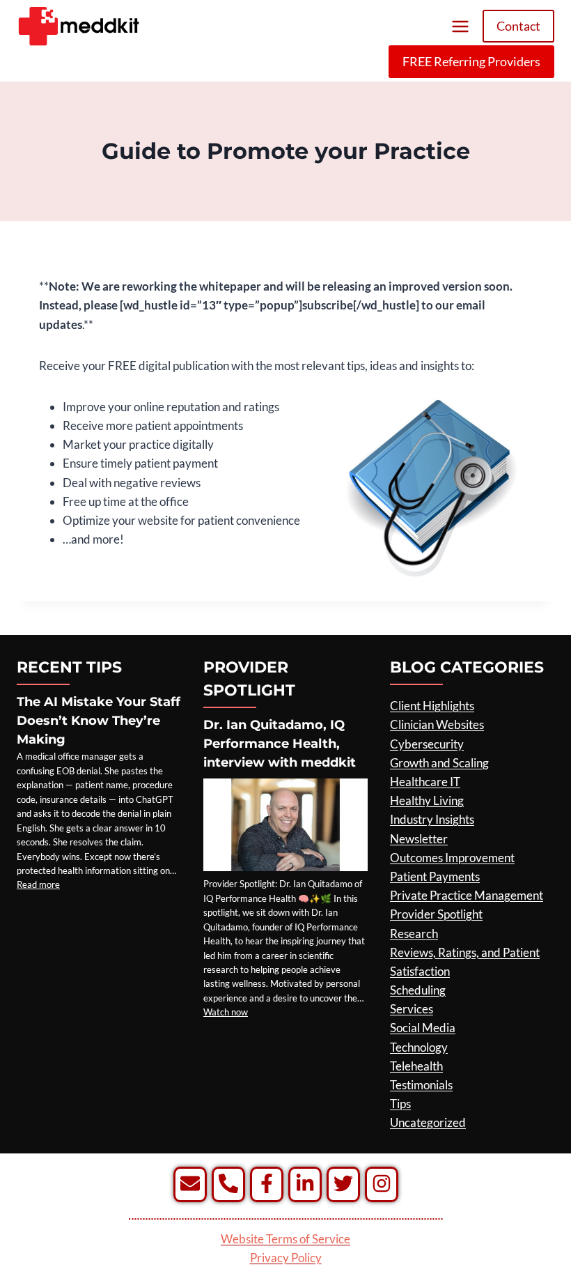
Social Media (422, 1027)
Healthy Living (427, 800)
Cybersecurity (427, 744)
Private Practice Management (466, 895)
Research (414, 933)
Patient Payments (435, 876)
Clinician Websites (437, 724)
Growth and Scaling (439, 762)
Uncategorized (428, 1122)
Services (411, 1008)
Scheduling (418, 990)
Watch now (225, 1012)
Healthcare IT (425, 781)
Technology (419, 1047)
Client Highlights (432, 705)
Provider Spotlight (436, 914)
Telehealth (416, 1066)
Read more (38, 884)
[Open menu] (460, 26)
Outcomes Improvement (452, 857)
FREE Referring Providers (471, 61)
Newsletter (419, 838)
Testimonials (421, 1084)
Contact (518, 25)
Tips (400, 1103)
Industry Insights (432, 819)
